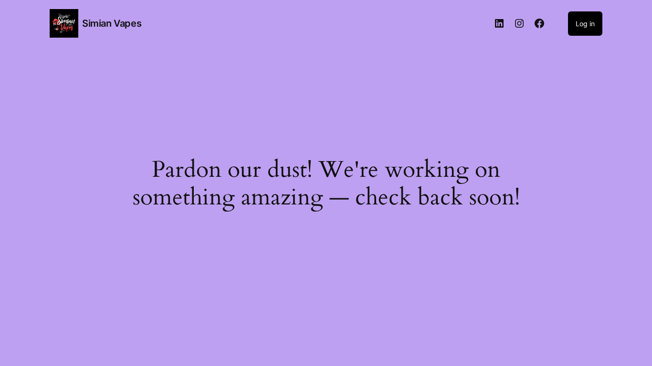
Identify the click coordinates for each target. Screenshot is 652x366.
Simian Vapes (111, 23)
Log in (585, 24)
